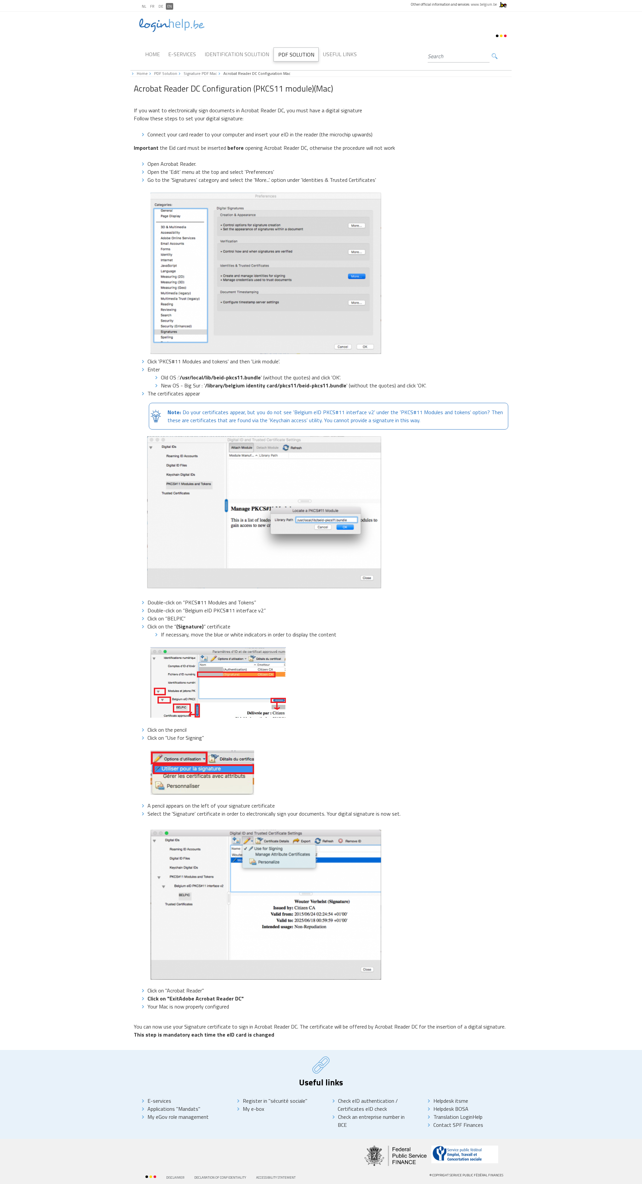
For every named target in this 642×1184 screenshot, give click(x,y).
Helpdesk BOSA (450, 1109)
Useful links (340, 54)
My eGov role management (178, 1117)
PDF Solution (296, 54)
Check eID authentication (367, 1101)
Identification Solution (237, 54)
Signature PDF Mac (200, 73)
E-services (159, 1101)
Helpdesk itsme (450, 1101)
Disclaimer (175, 1177)
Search (495, 56)
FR (152, 6)
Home (152, 54)
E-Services (182, 54)
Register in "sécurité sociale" (275, 1101)
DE (160, 6)
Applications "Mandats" (173, 1109)
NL (144, 6)
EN (169, 6)
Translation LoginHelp (458, 1117)
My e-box (253, 1109)
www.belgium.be (484, 4)
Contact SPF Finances (458, 1125)
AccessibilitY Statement (276, 1177)
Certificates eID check (362, 1109)
